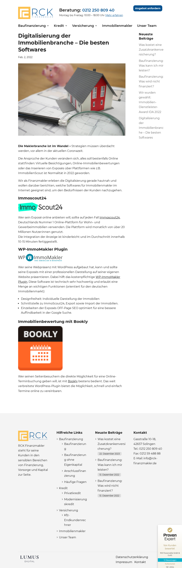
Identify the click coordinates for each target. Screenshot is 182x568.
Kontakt (140, 562)
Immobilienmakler (117, 26)
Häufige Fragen (75, 482)
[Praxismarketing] (29, 562)
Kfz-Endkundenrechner (75, 519)
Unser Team (147, 26)
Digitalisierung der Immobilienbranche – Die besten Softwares (151, 128)
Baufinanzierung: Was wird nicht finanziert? (151, 81)
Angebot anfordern (147, 8)
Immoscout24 (110, 217)
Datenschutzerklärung (132, 557)
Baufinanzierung (32, 26)
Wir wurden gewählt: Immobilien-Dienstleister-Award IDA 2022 (150, 102)
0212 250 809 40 (98, 10)
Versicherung (83, 26)
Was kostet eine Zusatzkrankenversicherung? (151, 49)
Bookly (73, 381)
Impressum (124, 562)
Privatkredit (72, 493)
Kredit (59, 26)
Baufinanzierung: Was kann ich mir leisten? (151, 65)
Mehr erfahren (114, 15)
